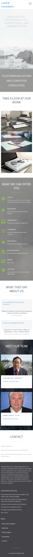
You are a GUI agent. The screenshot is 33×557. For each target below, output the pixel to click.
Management (12, 220)
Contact (4, 541)
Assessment (12, 241)
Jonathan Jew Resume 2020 (10, 381)
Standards (11, 230)
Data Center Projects (8, 524)
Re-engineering (13, 250)
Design (10, 197)
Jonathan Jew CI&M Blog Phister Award (13, 323)
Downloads (5, 537)
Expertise (5, 528)
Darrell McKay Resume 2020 (10, 419)
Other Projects (6, 532)
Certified (10, 269)
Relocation (11, 209)
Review (9, 260)
